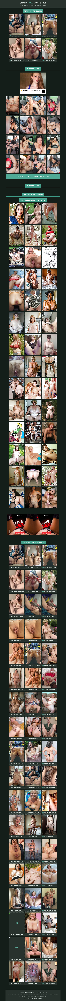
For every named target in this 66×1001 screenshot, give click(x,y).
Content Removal (37, 998)
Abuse (25, 998)
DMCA (29, 998)
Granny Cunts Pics (33, 2)
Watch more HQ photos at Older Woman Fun (33, 177)
